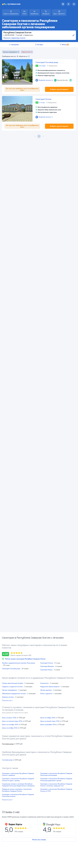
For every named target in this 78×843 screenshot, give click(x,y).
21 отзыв (42, 102)
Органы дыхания (46, 690)
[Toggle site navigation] (74, 4)
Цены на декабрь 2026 (48, 724)
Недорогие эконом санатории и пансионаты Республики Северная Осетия (17, 790)
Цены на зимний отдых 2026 (50, 721)
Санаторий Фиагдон (47, 666)
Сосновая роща (7, 760)
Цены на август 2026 (9, 718)
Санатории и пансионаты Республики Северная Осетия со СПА (56, 790)
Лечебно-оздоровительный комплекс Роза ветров (18, 663)
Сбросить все (26, 52)
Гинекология (44, 683)
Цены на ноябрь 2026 (47, 718)
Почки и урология (46, 693)
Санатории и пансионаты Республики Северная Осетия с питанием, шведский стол (56, 785)
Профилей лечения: (46, 80)
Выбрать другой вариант (59, 89)
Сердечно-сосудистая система (12, 687)
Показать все (7, 700)
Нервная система (8, 697)
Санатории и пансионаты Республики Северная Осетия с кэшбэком (18, 774)
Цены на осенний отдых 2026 (12, 721)
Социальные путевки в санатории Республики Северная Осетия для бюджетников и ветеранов (18, 785)
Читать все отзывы (39, 840)
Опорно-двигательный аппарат (12, 683)
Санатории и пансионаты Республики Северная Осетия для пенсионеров (56, 774)
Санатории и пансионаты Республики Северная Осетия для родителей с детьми (56, 779)
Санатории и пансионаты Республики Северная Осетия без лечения (18, 795)
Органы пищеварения (10, 52)
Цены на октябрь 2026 (9, 728)
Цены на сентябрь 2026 (10, 724)
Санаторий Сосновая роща (47, 62)
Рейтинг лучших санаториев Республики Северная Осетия (25, 659)
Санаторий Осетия (43, 99)
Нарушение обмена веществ (49, 687)
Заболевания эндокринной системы (14, 693)
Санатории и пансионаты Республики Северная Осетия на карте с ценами (18, 779)
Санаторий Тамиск (46, 670)
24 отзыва (42, 66)
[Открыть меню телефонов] (63, 4)
